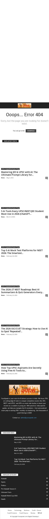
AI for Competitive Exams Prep (10, 169)
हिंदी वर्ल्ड (40, 513)
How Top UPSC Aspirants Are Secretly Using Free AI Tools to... (21, 369)
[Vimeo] (24, 422)
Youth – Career (36, 510)
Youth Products (12, 513)
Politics (3, 485)
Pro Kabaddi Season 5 (8, 489)
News (3, 178)
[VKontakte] (29, 422)
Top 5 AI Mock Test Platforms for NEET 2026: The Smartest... (22, 252)
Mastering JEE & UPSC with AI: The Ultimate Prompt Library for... (19, 173)
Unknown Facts (6, 492)
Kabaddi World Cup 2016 (9, 496)
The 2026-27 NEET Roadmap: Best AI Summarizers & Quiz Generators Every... (22, 291)
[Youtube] (34, 422)
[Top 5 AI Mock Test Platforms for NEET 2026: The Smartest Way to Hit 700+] (24, 235)
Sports (3, 482)
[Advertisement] (24, 25)
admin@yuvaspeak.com (29, 418)
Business (26, 510)
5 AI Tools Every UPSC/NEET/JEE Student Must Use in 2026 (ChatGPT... (22, 212)
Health (3, 499)
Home (10, 510)
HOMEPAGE (31, 131)
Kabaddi (3, 478)
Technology (17, 510)
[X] (20, 422)
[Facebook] (15, 422)
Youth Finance (23, 513)
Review (33, 513)
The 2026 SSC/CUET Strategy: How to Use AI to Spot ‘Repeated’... (24, 330)
